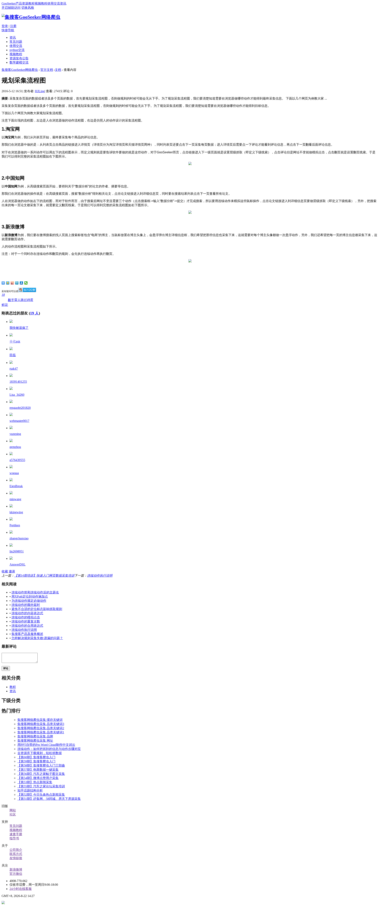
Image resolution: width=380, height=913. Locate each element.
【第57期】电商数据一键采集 (38, 769)
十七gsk (15, 341)
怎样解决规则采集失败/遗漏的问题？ (37, 638)
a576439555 (17, 460)
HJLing (40, 91)
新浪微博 (16, 869)
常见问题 (16, 41)
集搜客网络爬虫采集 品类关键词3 (40, 724)
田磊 (13, 355)
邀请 (12, 571)
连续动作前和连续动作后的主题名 (35, 592)
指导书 (14, 838)
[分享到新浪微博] (12, 283)
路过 (24, 300)
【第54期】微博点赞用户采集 (38, 778)
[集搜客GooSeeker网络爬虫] (31, 17)
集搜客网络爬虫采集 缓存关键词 (40, 719)
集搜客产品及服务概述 (27, 634)
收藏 (5, 571)
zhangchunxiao (19, 538)
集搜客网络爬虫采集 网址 (35, 740)
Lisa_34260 (17, 394)
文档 (58, 69)
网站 (13, 810)
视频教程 (41, 3)
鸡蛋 (30, 300)
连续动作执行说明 (99, 575)
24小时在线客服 (21, 888)
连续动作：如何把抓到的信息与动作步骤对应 (49, 749)
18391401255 (18, 381)
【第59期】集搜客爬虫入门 (36, 761)
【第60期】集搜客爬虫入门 (36, 757)
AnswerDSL (18, 564)
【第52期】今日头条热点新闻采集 (41, 794)
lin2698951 (17, 551)
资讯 (63, 3)
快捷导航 (8, 30)
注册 (13, 26)
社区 (13, 814)
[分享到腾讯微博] (17, 283)
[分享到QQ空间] (8, 283)
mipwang (15, 499)
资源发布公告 (19, 58)
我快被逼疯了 (19, 327)
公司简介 (16, 849)
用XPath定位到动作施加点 (29, 596)
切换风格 (27, 7)
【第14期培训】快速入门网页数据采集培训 (44, 575)
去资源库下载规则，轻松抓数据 (39, 753)
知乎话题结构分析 (30, 790)
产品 (19, 3)
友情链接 (16, 858)
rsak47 (14, 368)
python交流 (17, 50)
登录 (5, 26)
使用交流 (53, 3)
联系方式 (16, 854)
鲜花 (5, 300)
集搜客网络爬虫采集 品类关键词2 (40, 728)
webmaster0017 (19, 420)
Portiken (15, 525)
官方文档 (46, 69)
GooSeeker (9, 3)
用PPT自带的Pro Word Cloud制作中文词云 (46, 744)
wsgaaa (14, 473)
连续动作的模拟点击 (25, 617)
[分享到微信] (26, 283)
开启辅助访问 (11, 7)
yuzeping (15, 434)
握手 (11, 300)
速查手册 (16, 834)
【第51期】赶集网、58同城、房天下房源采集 (49, 798)
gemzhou (15, 447)
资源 (25, 3)
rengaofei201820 (20, 407)
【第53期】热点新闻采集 (34, 782)
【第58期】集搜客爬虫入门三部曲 (41, 765)
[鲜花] (11, 321)
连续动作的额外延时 (25, 604)
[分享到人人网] (21, 283)
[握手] (11, 401)
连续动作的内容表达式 (27, 613)
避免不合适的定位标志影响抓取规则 (36, 609)
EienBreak (16, 486)
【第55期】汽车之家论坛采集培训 (41, 786)
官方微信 (16, 873)
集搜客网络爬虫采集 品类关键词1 (40, 732)
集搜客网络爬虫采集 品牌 (35, 736)
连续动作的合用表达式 (27, 625)
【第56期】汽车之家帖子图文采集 (41, 773)
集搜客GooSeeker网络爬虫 (20, 69)
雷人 (17, 300)
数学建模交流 (19, 62)
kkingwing (16, 512)
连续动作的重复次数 (25, 621)
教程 (31, 3)
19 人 (34, 313)
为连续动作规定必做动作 (28, 600)
